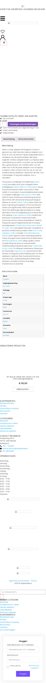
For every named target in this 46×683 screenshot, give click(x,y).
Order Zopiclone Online (22, 215)
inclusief (6, 335)
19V (4, 293)
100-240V (6, 286)
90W (4, 307)
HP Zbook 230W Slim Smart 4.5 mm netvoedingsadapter (23, 378)
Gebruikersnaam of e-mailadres (20, 645)
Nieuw (5, 321)
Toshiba (6, 279)
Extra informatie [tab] (25, 139)
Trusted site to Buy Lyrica (26, 225)
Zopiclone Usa (20, 251)
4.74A (5, 300)
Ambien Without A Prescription (25, 187)
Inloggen (23, 674)
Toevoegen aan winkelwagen (22, 124)
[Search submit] (2, 596)
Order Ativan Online (28, 194)
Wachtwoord (12, 655)
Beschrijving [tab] (9, 139)
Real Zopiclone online (14, 241)
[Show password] (37, 660)
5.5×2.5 (5, 314)
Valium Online (22, 202)
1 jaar (5, 328)
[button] (23, 389)
